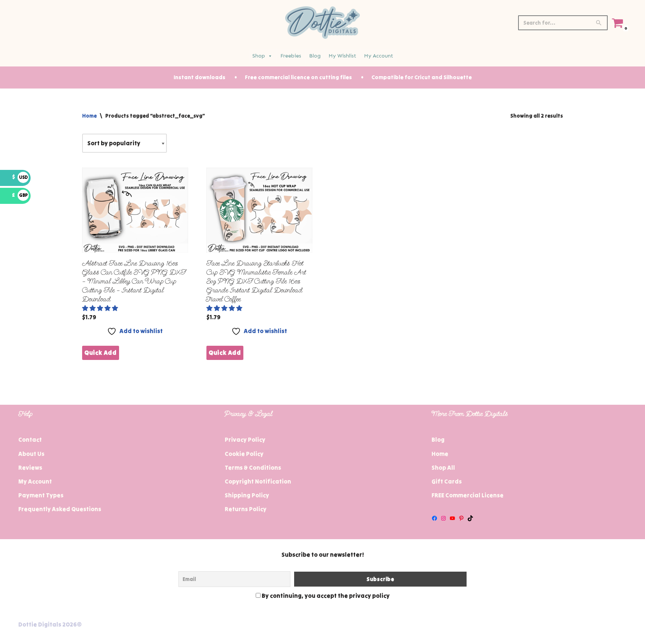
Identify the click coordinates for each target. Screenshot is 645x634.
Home (89, 115)
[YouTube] (452, 518)
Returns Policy (246, 509)
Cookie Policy (244, 453)
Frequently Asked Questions (59, 509)
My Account (378, 56)
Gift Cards (446, 481)
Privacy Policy (245, 439)
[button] (100, 308)
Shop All (443, 467)
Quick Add (100, 352)
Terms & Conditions (253, 467)
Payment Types (40, 495)
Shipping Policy (247, 495)
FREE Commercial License (467, 495)
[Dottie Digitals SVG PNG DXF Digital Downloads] (322, 22)
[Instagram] (443, 518)
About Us (31, 453)
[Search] (599, 22)
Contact (30, 439)
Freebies (290, 56)
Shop (258, 56)
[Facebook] (434, 518)
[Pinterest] (461, 518)
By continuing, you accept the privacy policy (325, 595)
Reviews (30, 467)
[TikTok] (470, 518)
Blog (315, 56)
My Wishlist (342, 56)
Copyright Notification (258, 481)
